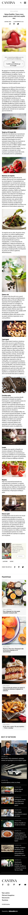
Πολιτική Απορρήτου (8, 895)
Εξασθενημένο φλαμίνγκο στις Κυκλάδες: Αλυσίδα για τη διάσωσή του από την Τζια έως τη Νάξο (20, 866)
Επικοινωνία (5, 898)
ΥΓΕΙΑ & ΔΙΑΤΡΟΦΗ (14, 11)
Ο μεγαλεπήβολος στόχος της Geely (10, 782)
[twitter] (18, 24)
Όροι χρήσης (6, 893)
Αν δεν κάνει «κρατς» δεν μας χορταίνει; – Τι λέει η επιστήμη (13, 727)
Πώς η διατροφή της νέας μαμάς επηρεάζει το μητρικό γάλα (11, 612)
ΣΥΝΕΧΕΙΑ (20, 556)
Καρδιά (11, 561)
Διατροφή (5, 561)
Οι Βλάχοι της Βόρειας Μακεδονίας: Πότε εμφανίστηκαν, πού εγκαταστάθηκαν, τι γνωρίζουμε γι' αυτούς (20, 851)
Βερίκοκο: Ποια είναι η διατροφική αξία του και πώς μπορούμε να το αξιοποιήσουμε (13, 650)
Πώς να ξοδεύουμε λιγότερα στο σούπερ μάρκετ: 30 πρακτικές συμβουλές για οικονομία (18, 549)
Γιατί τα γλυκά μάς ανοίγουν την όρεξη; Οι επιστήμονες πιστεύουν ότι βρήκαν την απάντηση (14, 689)
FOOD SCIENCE (6, 647)
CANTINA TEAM (7, 21)
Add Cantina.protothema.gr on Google (13, 63)
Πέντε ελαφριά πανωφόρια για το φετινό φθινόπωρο (21, 814)
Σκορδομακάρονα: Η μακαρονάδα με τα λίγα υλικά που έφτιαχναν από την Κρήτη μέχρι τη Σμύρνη (21, 836)
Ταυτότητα (5, 900)
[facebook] (10, 24)
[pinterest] (14, 24)
